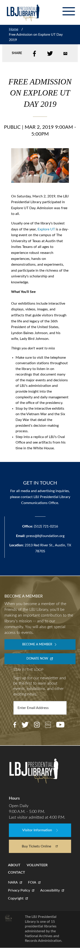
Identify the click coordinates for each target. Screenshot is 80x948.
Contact (16, 872)
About (14, 865)
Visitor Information (37, 830)
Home (13, 29)
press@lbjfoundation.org (45, 536)
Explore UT (46, 229)
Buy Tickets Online (36, 846)
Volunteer (37, 865)
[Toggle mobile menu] (68, 11)
